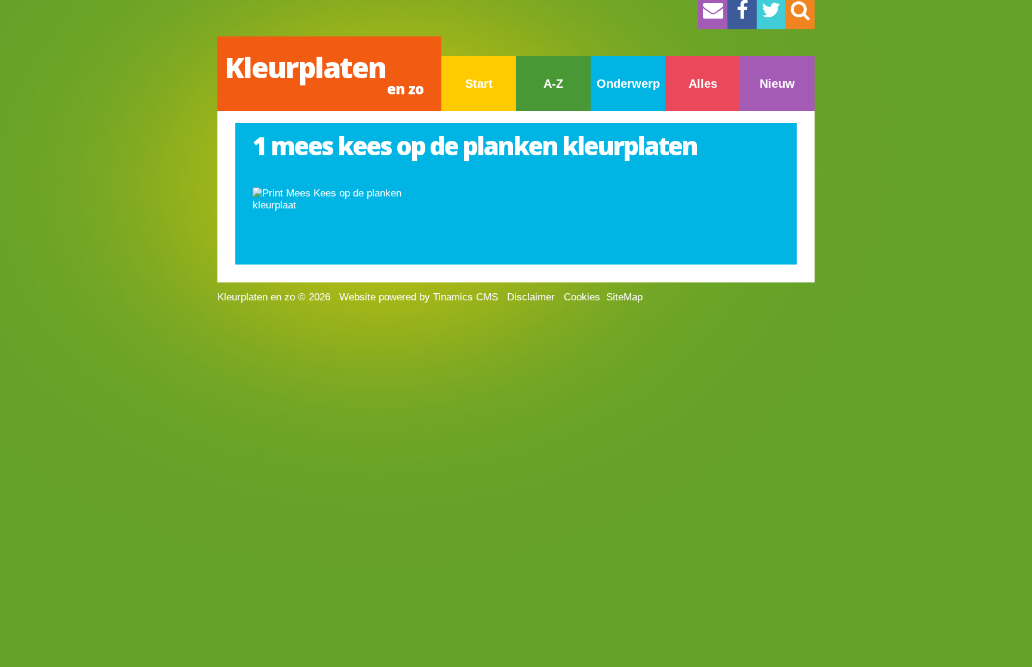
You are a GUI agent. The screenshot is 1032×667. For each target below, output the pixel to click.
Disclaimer (531, 297)
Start (479, 83)
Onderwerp (628, 83)
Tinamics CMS (465, 297)
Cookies (582, 297)
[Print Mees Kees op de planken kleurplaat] (336, 199)
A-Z (553, 83)
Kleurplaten (324, 73)
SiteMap (624, 297)
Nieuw (777, 83)
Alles (703, 83)
